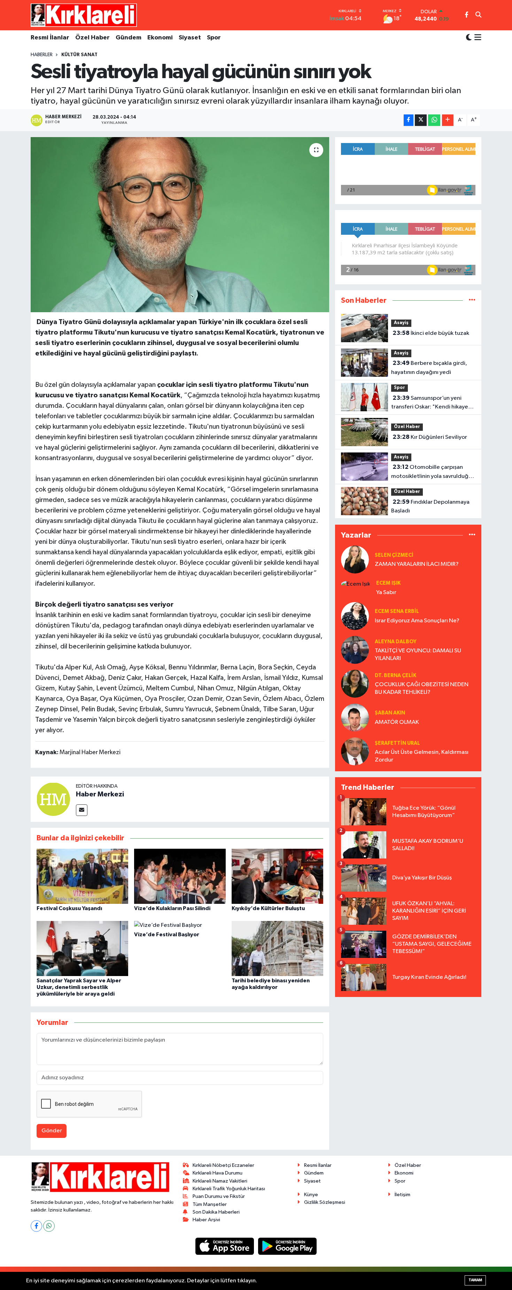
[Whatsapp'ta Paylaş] (434, 120)
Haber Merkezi (100, 794)
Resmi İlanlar (50, 38)
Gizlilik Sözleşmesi (324, 1202)
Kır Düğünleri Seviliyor (430, 437)
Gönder (51, 1131)
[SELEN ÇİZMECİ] (355, 559)
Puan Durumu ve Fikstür (219, 1196)
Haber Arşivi (206, 1219)
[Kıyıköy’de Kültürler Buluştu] (277, 876)
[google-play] (287, 1246)
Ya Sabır (386, 592)
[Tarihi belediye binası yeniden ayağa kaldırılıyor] (277, 948)
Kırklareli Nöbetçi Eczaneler (223, 1165)
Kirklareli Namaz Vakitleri (220, 1181)
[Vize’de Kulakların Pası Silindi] (180, 876)
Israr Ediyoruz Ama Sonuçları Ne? (417, 621)
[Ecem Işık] (355, 584)
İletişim (402, 1194)
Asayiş (401, 323)
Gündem (128, 38)
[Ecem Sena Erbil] (355, 616)
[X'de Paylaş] (421, 120)
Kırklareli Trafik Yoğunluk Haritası (229, 1188)
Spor (214, 38)
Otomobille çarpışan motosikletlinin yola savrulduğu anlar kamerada (431, 472)
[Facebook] (36, 1226)
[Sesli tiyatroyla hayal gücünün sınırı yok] (180, 224)
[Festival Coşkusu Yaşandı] (82, 876)
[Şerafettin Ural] (355, 751)
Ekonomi (160, 38)
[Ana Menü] (477, 38)
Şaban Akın (390, 712)
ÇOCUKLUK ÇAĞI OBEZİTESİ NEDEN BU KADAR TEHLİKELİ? (421, 688)
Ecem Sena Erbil (397, 611)
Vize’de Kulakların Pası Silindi (172, 908)
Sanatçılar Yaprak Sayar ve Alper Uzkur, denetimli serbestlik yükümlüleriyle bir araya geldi (79, 987)
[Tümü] (472, 300)
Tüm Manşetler (210, 1204)
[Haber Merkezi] (53, 799)
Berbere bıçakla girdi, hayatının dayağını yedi (429, 367)
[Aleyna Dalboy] (355, 650)
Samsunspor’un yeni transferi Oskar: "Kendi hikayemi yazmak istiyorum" (432, 403)
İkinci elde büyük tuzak (431, 333)
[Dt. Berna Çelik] (355, 684)
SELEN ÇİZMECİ (394, 555)
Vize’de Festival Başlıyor (166, 934)
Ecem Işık (388, 583)
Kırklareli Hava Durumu (217, 1173)
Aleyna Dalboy (396, 641)
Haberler (42, 54)
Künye (311, 1194)
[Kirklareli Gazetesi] (84, 15)
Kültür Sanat (79, 54)
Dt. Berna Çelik (395, 675)
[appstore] (225, 1246)
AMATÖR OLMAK (397, 722)
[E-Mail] (81, 810)
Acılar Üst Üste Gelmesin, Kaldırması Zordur (421, 756)
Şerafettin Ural (397, 743)
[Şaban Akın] (355, 717)
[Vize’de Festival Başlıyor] (168, 925)
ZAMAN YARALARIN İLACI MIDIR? (417, 564)
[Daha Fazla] (447, 120)
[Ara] (478, 15)
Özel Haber (92, 38)
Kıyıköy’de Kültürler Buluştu (268, 908)
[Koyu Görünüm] (469, 38)
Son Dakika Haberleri (216, 1212)
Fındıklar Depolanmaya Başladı (430, 506)
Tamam (475, 1280)
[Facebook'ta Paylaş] (408, 120)
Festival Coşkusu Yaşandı (69, 908)
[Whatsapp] (49, 1226)
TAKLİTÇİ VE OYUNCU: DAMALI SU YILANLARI (418, 654)
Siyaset (190, 38)
